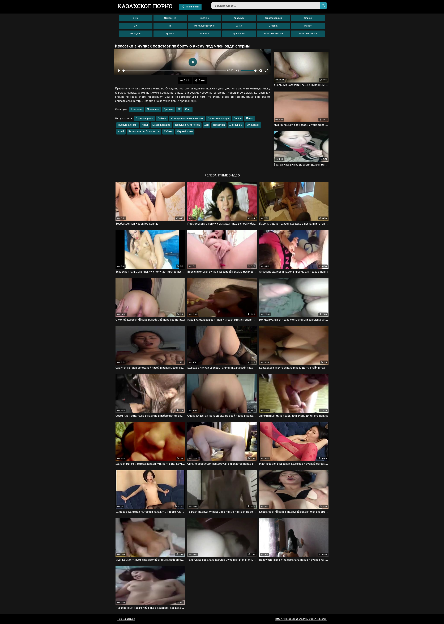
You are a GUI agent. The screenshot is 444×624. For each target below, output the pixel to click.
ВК (135, 25)
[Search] (323, 5)
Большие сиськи (273, 33)
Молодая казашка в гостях (186, 118)
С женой (273, 25)
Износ (249, 118)
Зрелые (170, 33)
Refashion (219, 125)
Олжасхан (253, 125)
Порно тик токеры (218, 118)
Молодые (135, 33)
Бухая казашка (161, 125)
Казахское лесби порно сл (144, 131)
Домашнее (170, 18)
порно (145, 6)
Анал (239, 25)
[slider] (174, 70)
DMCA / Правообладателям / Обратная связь (301, 619)
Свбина (161, 118)
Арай (121, 131)
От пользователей (204, 25)
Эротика (205, 18)
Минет (308, 25)
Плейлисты (192, 6)
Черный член (185, 131)
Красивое (239, 18)
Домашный (235, 125)
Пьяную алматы (127, 125)
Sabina (238, 118)
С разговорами (273, 18)
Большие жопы (308, 33)
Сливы (308, 18)
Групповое (239, 33)
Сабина (168, 131)
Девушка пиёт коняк (187, 125)
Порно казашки (126, 619)
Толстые (205, 33)
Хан (206, 125)
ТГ (170, 25)
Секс (135, 18)
